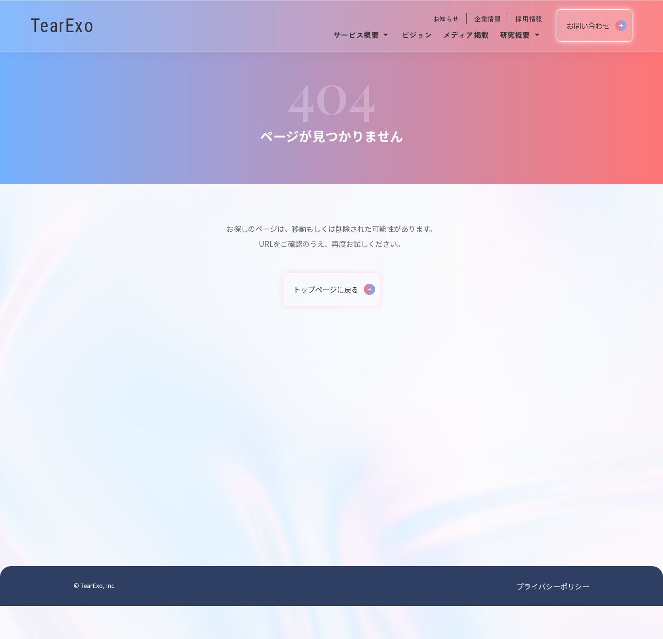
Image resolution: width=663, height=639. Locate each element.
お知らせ (446, 18)
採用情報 (528, 18)
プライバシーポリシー (552, 586)
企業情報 (487, 18)
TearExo (62, 25)
